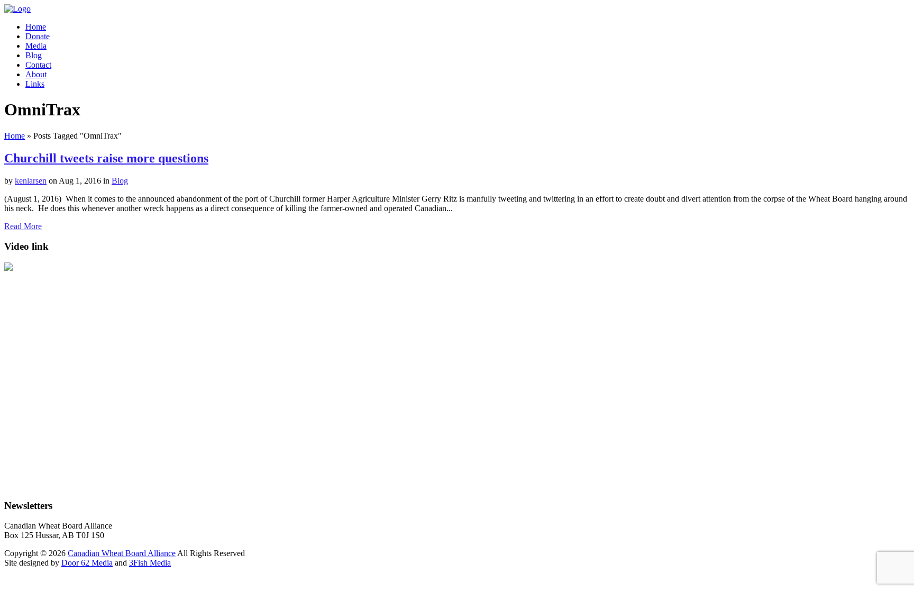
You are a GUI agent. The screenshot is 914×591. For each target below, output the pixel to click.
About (36, 74)
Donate (37, 36)
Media (36, 45)
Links (34, 83)
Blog (33, 55)
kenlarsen (31, 180)
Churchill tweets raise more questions (106, 158)
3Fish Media (150, 562)
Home (35, 26)
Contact (38, 64)
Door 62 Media (87, 562)
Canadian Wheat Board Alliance (122, 553)
